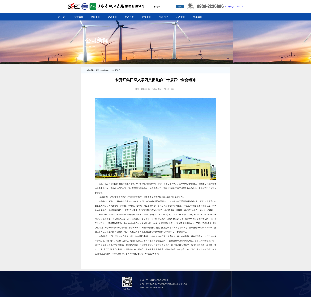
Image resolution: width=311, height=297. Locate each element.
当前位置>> (90, 70)
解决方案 (129, 17)
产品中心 (112, 17)
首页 (97, 70)
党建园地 (163, 17)
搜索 (180, 7)
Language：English (234, 6)
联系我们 (197, 17)
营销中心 (146, 17)
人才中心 (180, 17)
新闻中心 (95, 17)
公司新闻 (117, 70)
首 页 (61, 17)
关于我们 (78, 17)
